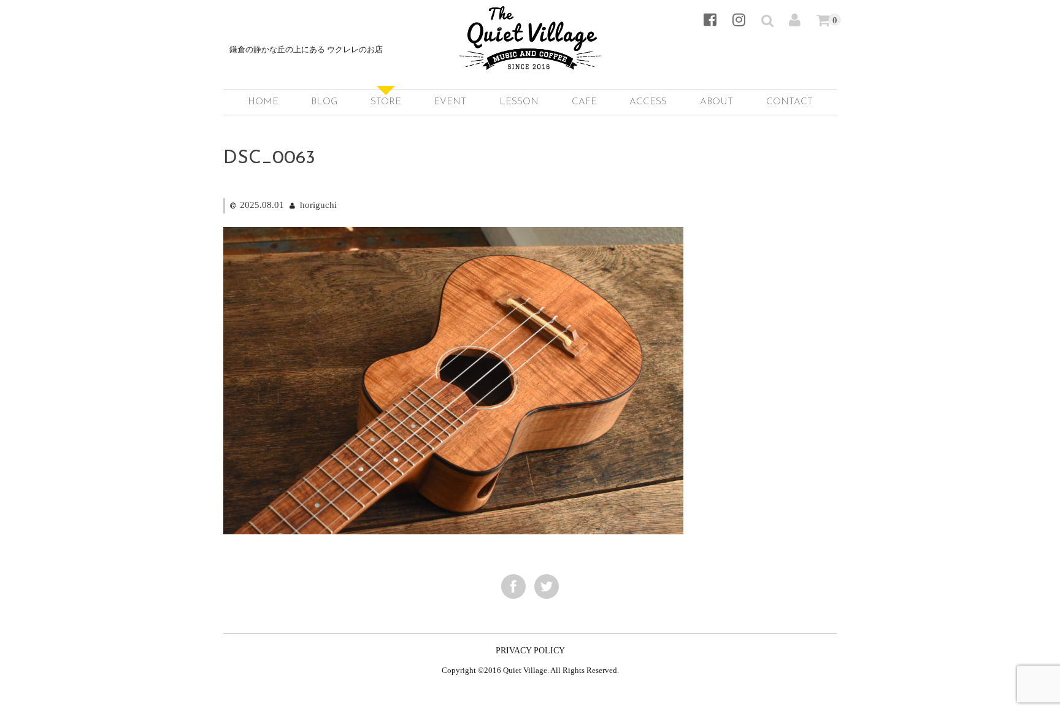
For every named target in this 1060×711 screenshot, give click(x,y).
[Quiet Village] (530, 57)
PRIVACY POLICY (530, 650)
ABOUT (716, 102)
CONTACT (789, 102)
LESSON (519, 102)
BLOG (324, 102)
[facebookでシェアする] (513, 586)
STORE (386, 102)
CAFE (584, 102)
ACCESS (648, 102)
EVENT (450, 102)
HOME (263, 102)
